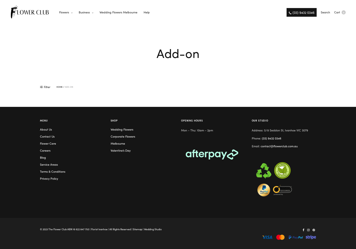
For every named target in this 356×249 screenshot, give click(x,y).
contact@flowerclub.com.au (279, 146)
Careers (45, 150)
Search (325, 12)
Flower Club (60, 229)
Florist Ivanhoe (99, 229)
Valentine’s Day (121, 150)
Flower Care (48, 143)
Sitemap (137, 229)
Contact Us (47, 136)
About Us (46, 129)
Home (59, 87)
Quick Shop (350, 124)
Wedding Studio (153, 229)
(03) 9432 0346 (271, 138)
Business (84, 12)
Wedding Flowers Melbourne (118, 12)
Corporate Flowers (123, 136)
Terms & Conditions (52, 171)
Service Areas (49, 164)
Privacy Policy (49, 178)
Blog (43, 157)
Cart (339, 12)
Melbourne (118, 143)
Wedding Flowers (122, 129)
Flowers (64, 12)
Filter (47, 86)
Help (147, 12)
